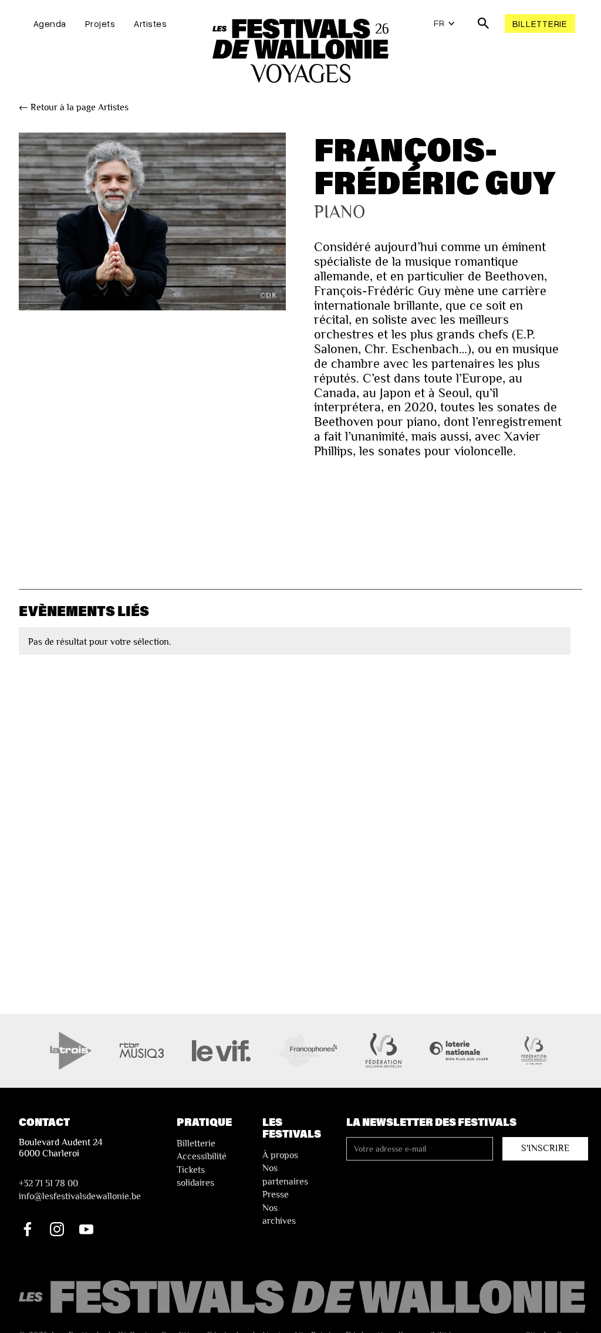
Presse (275, 1194)
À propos (280, 1155)
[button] (444, 23)
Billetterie (540, 23)
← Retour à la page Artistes (74, 107)
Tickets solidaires (195, 1176)
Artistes (150, 23)
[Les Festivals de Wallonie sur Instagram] (57, 1229)
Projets (100, 23)
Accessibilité (202, 1156)
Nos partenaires (285, 1174)
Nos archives (279, 1214)
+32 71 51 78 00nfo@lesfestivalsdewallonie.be (80, 1190)
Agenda (49, 23)
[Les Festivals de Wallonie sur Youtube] (86, 1229)
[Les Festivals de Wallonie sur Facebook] (27, 1229)
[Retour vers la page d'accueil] (303, 1297)
